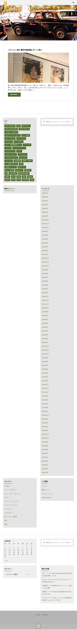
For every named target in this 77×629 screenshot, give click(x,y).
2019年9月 (45, 442)
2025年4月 (45, 243)
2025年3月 (45, 247)
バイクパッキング (10, 154)
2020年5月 (45, 427)
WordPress (45, 615)
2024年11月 (45, 262)
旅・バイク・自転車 (10, 517)
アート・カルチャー (18, 59)
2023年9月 (45, 312)
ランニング (23, 157)
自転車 (30, 176)
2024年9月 (45, 270)
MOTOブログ (26, 125)
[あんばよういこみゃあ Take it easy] (5, 3)
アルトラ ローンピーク (12, 135)
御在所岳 (27, 170)
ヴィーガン (8, 160)
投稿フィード (46, 490)
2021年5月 (45, 404)
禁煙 (18, 176)
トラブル (8, 148)
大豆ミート (19, 170)
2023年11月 (45, 304)
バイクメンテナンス (10, 505)
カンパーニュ (21, 138)
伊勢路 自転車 (27, 160)
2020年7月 (45, 423)
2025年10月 (45, 227)
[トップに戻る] (38, 626)
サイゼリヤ (8, 141)
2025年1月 (45, 254)
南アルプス (22, 167)
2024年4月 (45, 285)
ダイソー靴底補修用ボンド (13, 145)
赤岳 (18, 179)
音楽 (32, 179)
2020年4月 (45, 430)
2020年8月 (45, 419)
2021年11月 (45, 388)
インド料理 (25, 135)
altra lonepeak (10, 125)
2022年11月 (45, 350)
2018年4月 (45, 472)
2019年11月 (45, 438)
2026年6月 (45, 197)
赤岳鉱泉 (25, 179)
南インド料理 (9, 170)
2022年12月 (45, 346)
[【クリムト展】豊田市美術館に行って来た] (48, 68)
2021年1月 (45, 411)
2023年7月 (45, 319)
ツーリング (27, 145)
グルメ (6, 497)
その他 (6, 486)
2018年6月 (45, 465)
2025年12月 (45, 220)
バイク (19, 151)
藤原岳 (7, 179)
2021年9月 (45, 396)
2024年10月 (45, 266)
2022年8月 (45, 361)
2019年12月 (45, 434)
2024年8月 (45, 273)
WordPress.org (46, 497)
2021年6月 (45, 400)
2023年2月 (45, 339)
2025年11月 (45, 224)
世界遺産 (17, 160)
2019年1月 (45, 457)
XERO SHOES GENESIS (11, 129)
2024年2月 (45, 293)
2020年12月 (45, 415)
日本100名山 (12, 173)
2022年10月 (45, 354)
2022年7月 (45, 365)
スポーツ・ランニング (11, 501)
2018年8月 (45, 461)
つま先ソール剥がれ (11, 132)
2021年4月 (45, 407)
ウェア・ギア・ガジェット (12, 494)
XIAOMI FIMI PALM (24, 129)
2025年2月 (45, 250)
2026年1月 (45, 216)
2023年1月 (45, 342)
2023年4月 (45, 331)
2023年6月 (45, 323)
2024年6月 (45, 281)
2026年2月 (45, 212)
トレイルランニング (19, 148)
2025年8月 (45, 231)
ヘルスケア (7, 509)
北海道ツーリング (10, 167)
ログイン (44, 486)
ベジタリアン (22, 154)
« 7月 (6, 561)
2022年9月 (45, 358)
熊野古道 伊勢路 (24, 173)
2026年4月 (45, 204)
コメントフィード (47, 494)
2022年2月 (45, 381)
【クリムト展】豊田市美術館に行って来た (25, 50)
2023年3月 (45, 335)
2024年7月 (45, 277)
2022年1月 (45, 384)
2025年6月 (45, 235)
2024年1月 (45, 296)
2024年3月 (45, 289)
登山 (13, 176)
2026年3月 (45, 208)
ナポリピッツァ (10, 151)
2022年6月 (45, 369)
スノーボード (18, 141)
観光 (13, 179)
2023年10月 (45, 308)
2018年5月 (45, 469)
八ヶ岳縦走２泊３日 (11, 164)
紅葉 (24, 176)
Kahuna (38, 615)
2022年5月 (45, 373)
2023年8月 (45, 315)
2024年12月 (45, 258)
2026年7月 (45, 193)
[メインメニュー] (73, 2)
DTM (18, 125)
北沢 (21, 164)
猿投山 (7, 176)
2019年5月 (45, 449)
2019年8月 (45, 446)
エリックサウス (10, 138)
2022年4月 (45, 377)
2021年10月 (45, 392)
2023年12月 (45, 300)
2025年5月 (45, 239)
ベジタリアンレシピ (11, 157)
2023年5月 (45, 327)
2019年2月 (45, 453)
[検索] (44, 121)
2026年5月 (45, 201)
